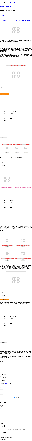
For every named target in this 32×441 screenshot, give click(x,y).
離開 (4, 439)
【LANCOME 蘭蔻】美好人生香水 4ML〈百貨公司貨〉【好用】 (16, 20)
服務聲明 (24, 429)
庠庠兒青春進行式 (5, 6)
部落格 (3, 15)
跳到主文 (1, 8)
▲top (1, 387)
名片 (2, 16)
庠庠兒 (1, 378)
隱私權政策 (20, 429)
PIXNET (10, 429)
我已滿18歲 (2, 439)
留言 (7, 383)
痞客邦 (6, 383)
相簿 (2, 14)
